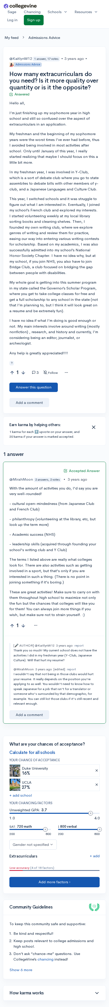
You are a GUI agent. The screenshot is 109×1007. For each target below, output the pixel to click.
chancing (45, 959)
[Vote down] (23, 373)
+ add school (20, 795)
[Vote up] (12, 373)
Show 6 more (21, 969)
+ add (95, 855)
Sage (12, 11)
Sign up (33, 19)
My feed (12, 37)
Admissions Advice (44, 37)
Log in (12, 19)
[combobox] (66, 373)
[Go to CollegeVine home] (20, 6)
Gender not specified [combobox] (31, 844)
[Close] (93, 427)
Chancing (32, 11)
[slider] (90, 813)
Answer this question (33, 387)
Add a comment (29, 402)
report (79, 645)
